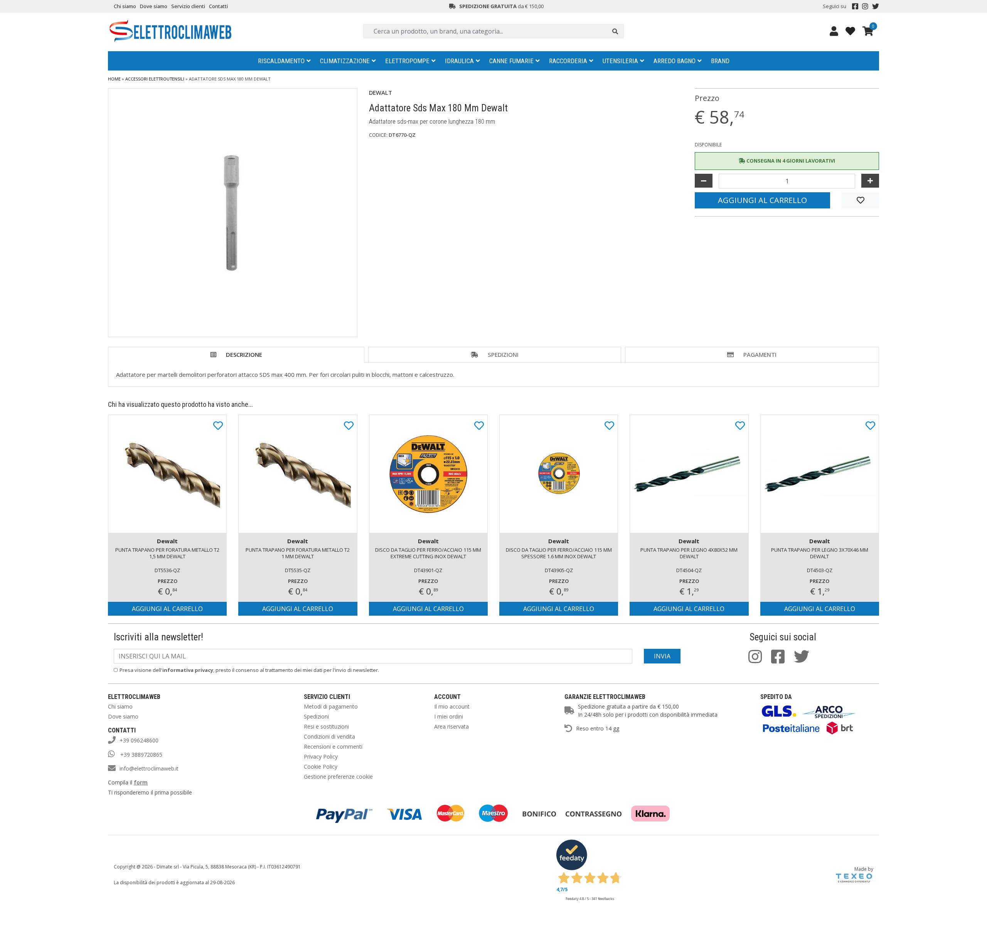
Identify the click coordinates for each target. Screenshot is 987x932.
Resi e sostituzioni (326, 726)
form (141, 782)
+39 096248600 (139, 740)
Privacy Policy (321, 756)
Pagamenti (759, 354)
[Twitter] (875, 6)
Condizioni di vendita (329, 736)
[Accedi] (834, 30)
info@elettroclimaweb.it (149, 768)
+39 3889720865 (140, 754)
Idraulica (459, 61)
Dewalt (380, 92)
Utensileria (620, 61)
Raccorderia (568, 61)
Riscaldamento (281, 61)
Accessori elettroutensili (154, 79)
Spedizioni (503, 354)
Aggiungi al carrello (762, 200)
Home (114, 79)
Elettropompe (407, 61)
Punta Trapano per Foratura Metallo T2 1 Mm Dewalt (298, 553)
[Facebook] (855, 6)
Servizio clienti (188, 6)
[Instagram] (865, 6)
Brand (720, 61)
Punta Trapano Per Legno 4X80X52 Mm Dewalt (689, 553)
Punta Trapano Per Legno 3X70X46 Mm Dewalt (819, 553)
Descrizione (244, 354)
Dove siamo (153, 6)
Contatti (218, 6)
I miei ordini (448, 716)
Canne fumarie (511, 61)
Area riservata (451, 726)
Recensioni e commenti (333, 746)
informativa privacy (187, 670)
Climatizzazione (345, 61)
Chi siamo (125, 6)
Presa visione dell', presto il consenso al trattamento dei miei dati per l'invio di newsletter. (249, 670)
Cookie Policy (320, 766)
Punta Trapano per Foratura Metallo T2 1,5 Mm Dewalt (167, 553)
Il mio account (452, 706)
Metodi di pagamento (331, 706)
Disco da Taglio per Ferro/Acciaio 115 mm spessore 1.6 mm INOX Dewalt (559, 553)
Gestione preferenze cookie (338, 776)
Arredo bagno (675, 61)
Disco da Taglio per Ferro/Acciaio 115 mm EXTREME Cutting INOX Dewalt (428, 553)
